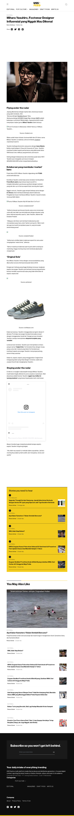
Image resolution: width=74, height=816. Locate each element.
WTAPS (20, 118)
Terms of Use (26, 801)
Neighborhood (22, 116)
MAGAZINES (31, 786)
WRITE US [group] (55, 9)
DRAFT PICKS (41, 786)
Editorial (10, 15)
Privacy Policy (16, 801)
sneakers (37, 140)
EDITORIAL (10, 786)
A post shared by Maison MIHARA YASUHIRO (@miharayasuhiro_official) (29, 438)
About (9, 801)
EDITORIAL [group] (11, 9)
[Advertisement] (37, 48)
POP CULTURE (21, 9)
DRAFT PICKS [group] (45, 9)
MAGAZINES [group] (33, 9)
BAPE (38, 118)
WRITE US (50, 786)
